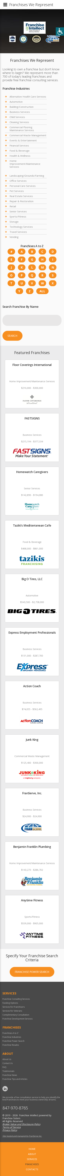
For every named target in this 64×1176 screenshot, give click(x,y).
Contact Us (7, 1063)
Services (32, 1159)
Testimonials (8, 1071)
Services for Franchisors (13, 1006)
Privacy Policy (9, 1130)
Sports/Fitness (18, 216)
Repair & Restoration (21, 201)
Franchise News (9, 1075)
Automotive (16, 101)
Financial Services (19, 145)
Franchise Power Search (32, 972)
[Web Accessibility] (60, 31)
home (32, 1148)
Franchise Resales (10, 1045)
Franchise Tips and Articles (14, 1079)
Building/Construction (21, 106)
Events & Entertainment (23, 140)
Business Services (20, 112)
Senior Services (18, 211)
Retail (13, 206)
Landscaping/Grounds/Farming (27, 175)
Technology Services (21, 226)
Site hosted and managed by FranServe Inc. (22, 1136)
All (42, 291)
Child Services (17, 117)
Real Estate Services (21, 196)
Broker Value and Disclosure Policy (21, 1124)
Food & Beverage (20, 150)
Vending (14, 237)
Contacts (32, 1169)
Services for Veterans (12, 1010)
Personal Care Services (23, 185)
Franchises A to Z (10, 1033)
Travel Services (18, 231)
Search (12, 336)
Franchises (32, 1164)
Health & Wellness (20, 155)
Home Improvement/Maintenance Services (25, 163)
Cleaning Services (19, 122)
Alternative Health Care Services (28, 96)
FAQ (4, 1067)
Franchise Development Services (17, 1018)
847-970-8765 (15, 1108)
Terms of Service (11, 1127)
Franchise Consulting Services (16, 999)
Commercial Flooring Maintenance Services (22, 129)
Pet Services (17, 191)
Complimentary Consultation (15, 1014)
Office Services (18, 180)
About (32, 1154)
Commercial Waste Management (28, 135)
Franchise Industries (11, 1037)
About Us (6, 1059)
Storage (14, 221)
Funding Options (10, 1003)
